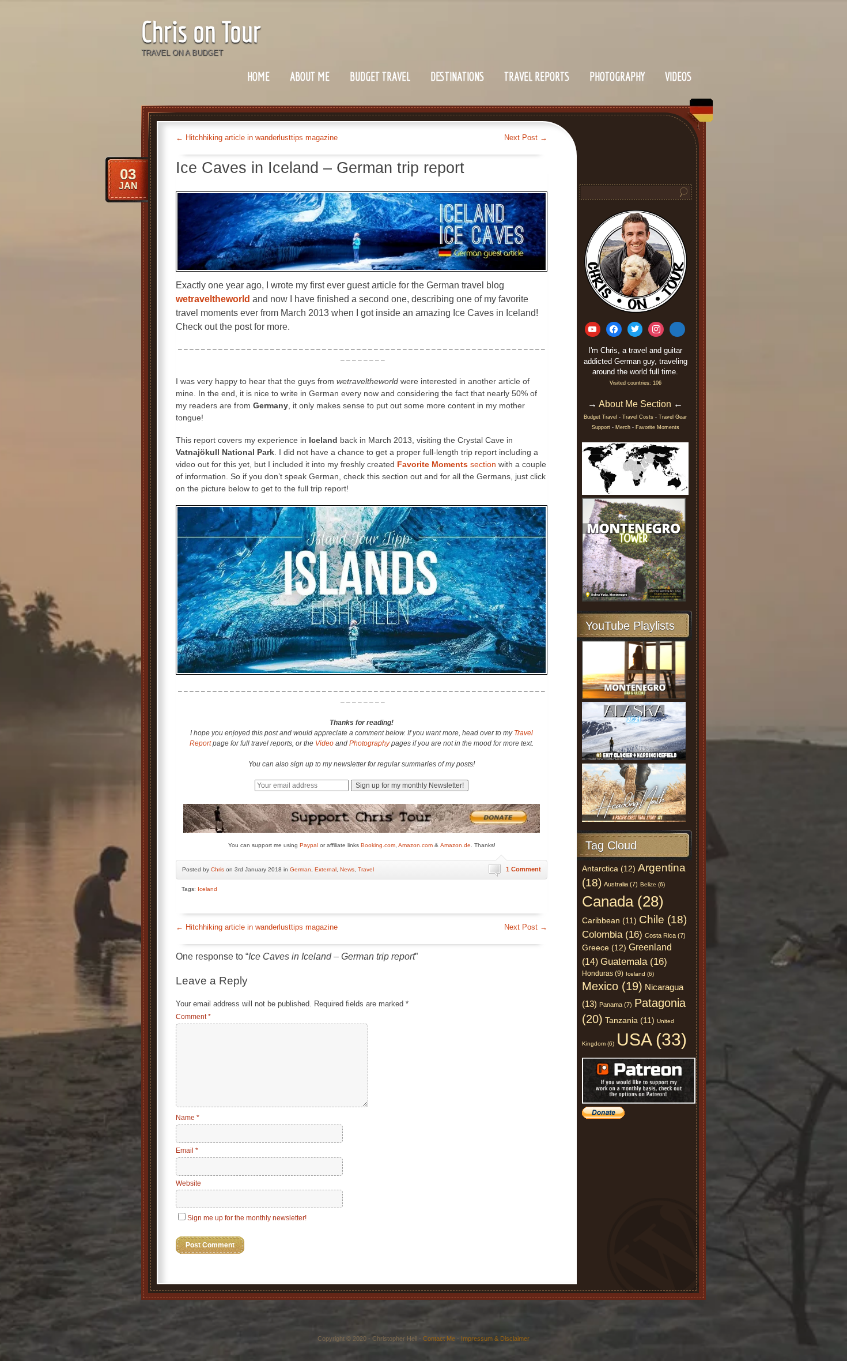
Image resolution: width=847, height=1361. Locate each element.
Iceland (207, 889)
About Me (310, 76)
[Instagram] (656, 329)
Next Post (525, 137)
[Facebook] (614, 329)
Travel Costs (637, 417)
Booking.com (378, 845)
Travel (366, 869)
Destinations (457, 76)
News (347, 869)
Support (602, 427)
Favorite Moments (657, 427)
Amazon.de (455, 845)
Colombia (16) (612, 934)
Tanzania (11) (630, 1020)
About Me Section (635, 404)
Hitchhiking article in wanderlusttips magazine (257, 137)
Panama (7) (615, 1004)
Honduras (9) (602, 973)
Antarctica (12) (609, 868)
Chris (217, 869)
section (446, 464)
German (300, 869)
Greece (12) (604, 947)
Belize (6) (652, 884)
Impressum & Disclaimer (495, 1338)
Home (258, 76)
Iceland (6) (640, 974)
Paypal (309, 845)
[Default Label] (592, 329)
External (325, 869)
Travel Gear (673, 417)
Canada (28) (623, 901)
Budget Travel (380, 76)
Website (188, 1183)
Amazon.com (415, 845)
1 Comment (523, 869)
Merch (622, 427)
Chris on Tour (201, 31)
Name (187, 1118)
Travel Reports (536, 76)
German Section (698, 114)
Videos (678, 76)
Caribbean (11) (609, 920)
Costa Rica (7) (665, 935)
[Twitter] (635, 329)
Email (187, 1150)
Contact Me (439, 1338)
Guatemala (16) (633, 961)
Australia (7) (621, 884)
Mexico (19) (612, 986)
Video (324, 743)
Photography (617, 76)
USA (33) (652, 1039)
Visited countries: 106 (635, 383)
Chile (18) (663, 919)
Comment (193, 1017)
